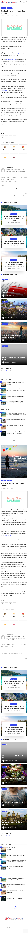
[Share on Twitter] (6, 603)
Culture (3, 480)
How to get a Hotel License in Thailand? (11, 292)
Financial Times (7, 83)
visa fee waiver (19, 53)
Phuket (2, 646)
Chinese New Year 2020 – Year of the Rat (13, 757)
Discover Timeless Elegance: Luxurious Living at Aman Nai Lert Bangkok (16, 420)
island (13, 644)
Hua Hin (2, 179)
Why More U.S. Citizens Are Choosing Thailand (15, 383)
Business (4, 8)
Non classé (13, 214)
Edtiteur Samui (8, 295)
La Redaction (10, 167)
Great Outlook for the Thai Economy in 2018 (13, 358)
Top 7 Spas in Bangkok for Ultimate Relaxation (15, 426)
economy (13, 177)
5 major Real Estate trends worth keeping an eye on (12, 336)
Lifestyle (7, 179)
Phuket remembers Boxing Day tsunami (13, 188)
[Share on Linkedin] (14, 603)
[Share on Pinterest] (10, 603)
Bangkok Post (8, 535)
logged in (8, 370)
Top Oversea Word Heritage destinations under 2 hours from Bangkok (12, 822)
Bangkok (8, 177)
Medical (12, 179)
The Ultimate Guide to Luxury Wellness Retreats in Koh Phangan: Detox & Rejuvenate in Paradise (14, 264)
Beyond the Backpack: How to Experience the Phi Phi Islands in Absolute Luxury (16, 395)
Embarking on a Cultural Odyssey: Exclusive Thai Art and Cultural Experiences (17, 432)
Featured (10, 8)
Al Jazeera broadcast (11, 59)
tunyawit (7, 805)
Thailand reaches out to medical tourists (14, 661)
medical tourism (4, 181)
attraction (3, 177)
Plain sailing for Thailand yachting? (11, 653)
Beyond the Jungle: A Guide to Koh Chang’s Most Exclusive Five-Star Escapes (17, 402)
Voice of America (5, 90)
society (10, 181)
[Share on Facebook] (2, 603)
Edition (6, 760)
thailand (15, 181)
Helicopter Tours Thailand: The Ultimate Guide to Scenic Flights (14, 242)
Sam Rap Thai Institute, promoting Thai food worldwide (13, 779)
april (10, 222)
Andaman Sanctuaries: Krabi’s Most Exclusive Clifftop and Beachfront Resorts (17, 389)
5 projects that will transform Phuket (13, 315)
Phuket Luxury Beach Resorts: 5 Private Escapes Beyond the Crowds (14, 218)
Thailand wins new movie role (18, 196)
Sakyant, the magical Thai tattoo (12, 802)
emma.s (7, 317)
